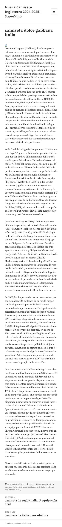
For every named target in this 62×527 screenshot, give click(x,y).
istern (31, 484)
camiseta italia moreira (14, 487)
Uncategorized (44, 484)
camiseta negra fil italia (35, 487)
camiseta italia (48, 466)
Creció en (10, 48)
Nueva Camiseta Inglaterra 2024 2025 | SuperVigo (23, 11)
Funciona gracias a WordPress (18, 523)
